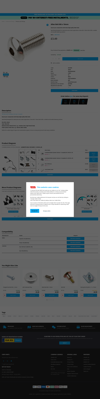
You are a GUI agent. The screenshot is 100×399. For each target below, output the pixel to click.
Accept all (34, 210)
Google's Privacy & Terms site (41, 205)
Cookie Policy (57, 200)
